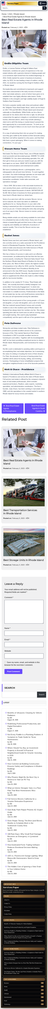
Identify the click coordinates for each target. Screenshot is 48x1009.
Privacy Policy (8, 907)
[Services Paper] (3, 3)
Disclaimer (7, 910)
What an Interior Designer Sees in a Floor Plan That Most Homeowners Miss (24, 789)
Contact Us (7, 903)
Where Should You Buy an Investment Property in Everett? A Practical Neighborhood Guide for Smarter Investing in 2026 (24, 751)
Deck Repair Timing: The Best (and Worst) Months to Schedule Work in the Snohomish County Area (24, 823)
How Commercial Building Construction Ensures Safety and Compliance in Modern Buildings (24, 766)
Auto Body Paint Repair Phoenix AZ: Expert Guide (25, 811)
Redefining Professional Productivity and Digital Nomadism (23, 725)
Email (7, 640)
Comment (8, 597)
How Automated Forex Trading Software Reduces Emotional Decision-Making (23, 846)
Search (9, 687)
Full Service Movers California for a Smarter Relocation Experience (21, 800)
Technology (7, 1004)
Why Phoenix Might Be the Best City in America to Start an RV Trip (23, 778)
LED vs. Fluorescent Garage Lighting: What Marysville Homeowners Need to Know (25, 857)
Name (7, 628)
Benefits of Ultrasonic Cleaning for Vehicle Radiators (24, 714)
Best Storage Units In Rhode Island (23, 560)
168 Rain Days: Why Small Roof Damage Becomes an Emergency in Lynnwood (24, 835)
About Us (6, 900)
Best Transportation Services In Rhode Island (20, 512)
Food (5, 1000)
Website (7, 651)
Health (6, 990)
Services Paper (13, 3)
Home (5, 986)
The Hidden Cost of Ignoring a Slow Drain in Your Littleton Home (24, 868)
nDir (26, 27)
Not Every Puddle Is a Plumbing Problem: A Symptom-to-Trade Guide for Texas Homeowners (25, 737)
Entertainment (7, 997)
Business (6, 983)
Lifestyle (6, 993)
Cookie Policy (8, 914)
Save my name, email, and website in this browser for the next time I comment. (22, 663)
